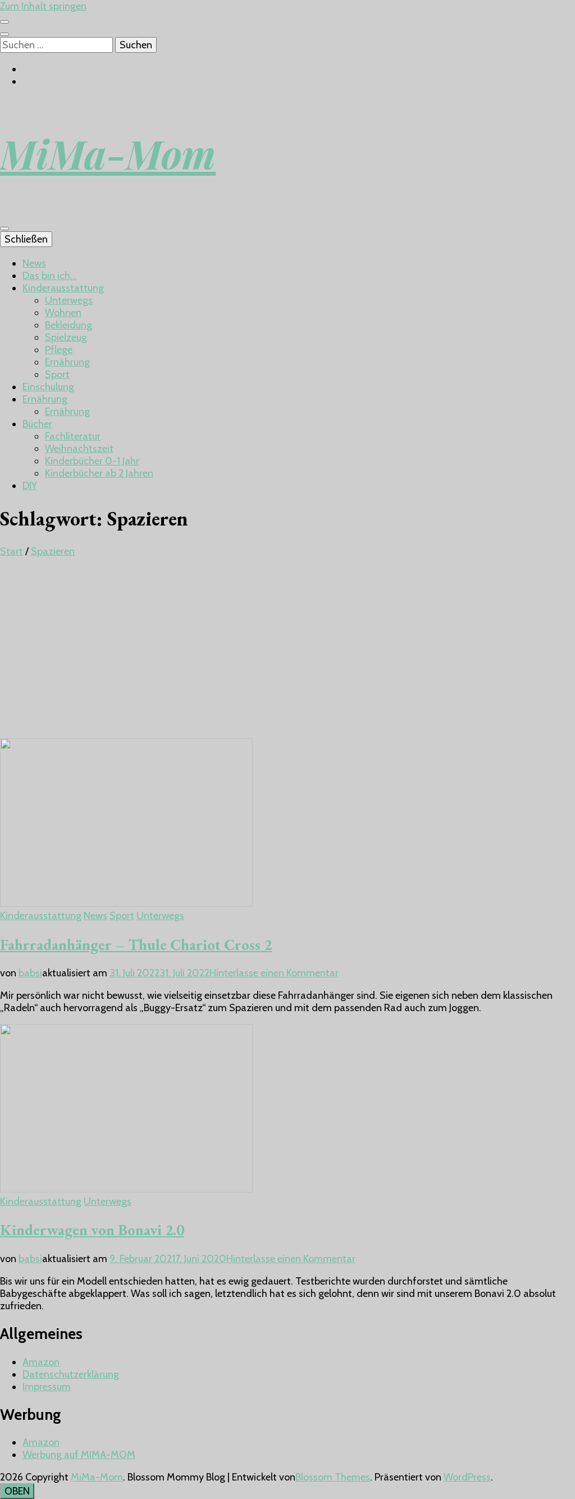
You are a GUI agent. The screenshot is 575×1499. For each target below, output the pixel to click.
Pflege (58, 350)
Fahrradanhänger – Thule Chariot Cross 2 (136, 944)
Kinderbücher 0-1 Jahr (92, 461)
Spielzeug (66, 337)
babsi (30, 973)
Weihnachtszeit (79, 448)
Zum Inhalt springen (43, 6)
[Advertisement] (287, 654)
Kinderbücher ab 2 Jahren (99, 473)
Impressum (46, 1387)
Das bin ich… (49, 275)
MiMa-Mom (108, 153)
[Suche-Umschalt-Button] (4, 34)
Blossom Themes (332, 1477)
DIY (29, 485)
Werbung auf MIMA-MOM (78, 1454)
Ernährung (67, 362)
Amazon (41, 1362)
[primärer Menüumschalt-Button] (4, 228)
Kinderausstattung (63, 288)
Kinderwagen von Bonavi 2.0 (92, 1230)
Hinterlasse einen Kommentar (274, 973)
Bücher (37, 424)
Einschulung (48, 387)
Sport (57, 374)
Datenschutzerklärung (70, 1374)
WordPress (467, 1477)
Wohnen (63, 313)
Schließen (26, 239)
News (34, 263)
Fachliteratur (73, 436)
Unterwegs (69, 300)
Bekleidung (68, 325)
